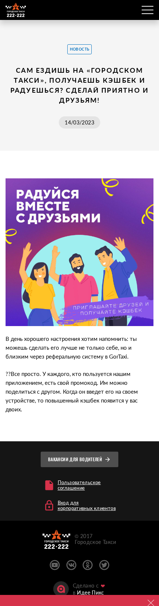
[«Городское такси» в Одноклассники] (87, 565)
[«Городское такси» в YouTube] (55, 565)
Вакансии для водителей (75, 459)
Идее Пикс (90, 592)
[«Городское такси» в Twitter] (104, 565)
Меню (147, 10)
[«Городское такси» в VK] (71, 565)
